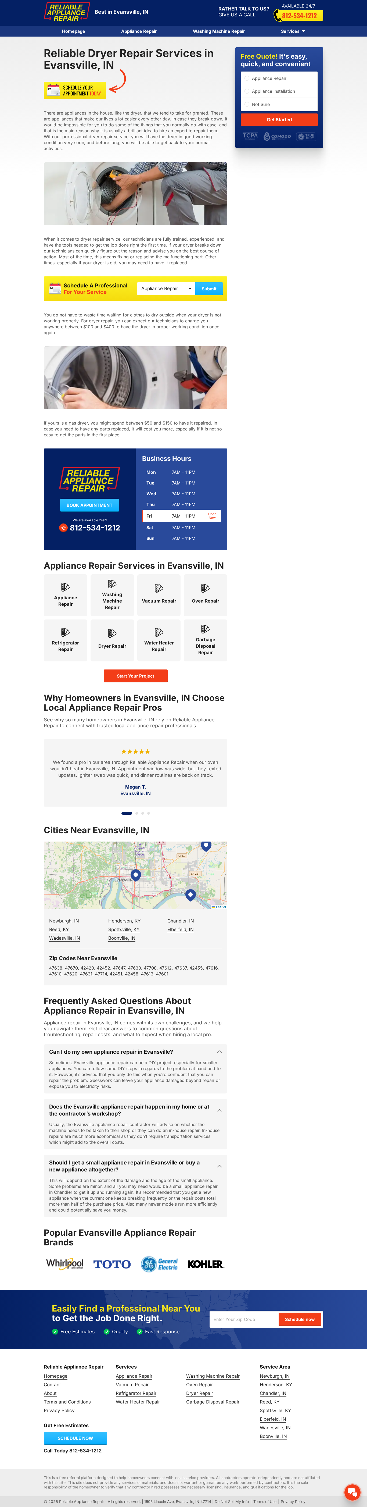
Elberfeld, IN (180, 929)
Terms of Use (264, 1501)
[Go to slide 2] (132, 813)
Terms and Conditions (67, 1402)
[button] (135, 875)
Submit (209, 288)
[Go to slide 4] (148, 813)
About (50, 1393)
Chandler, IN (180, 921)
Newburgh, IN (64, 921)
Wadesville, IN (64, 938)
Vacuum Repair (132, 1384)
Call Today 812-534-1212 (73, 1450)
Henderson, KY (124, 921)
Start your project (135, 676)
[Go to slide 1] (122, 813)
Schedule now (75, 1438)
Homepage (73, 31)
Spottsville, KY (124, 929)
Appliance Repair (139, 31)
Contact (52, 1384)
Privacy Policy (59, 1410)
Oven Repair (199, 1384)
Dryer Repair (199, 1393)
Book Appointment (90, 505)
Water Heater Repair (138, 1402)
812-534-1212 (299, 15)
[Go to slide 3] (142, 813)
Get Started (279, 119)
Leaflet (220, 906)
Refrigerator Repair (136, 1393)
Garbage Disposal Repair (212, 1402)
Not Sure (261, 104)
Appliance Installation (273, 91)
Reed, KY (59, 929)
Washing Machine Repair (219, 31)
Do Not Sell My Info (232, 1501)
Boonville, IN (121, 938)
